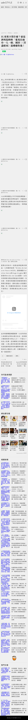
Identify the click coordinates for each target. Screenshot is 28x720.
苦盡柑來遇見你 (9, 355)
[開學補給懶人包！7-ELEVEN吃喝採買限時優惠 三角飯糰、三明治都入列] (6, 602)
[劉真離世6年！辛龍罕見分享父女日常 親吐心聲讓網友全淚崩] (6, 695)
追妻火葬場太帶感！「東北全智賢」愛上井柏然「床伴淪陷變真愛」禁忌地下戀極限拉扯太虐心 (14, 436)
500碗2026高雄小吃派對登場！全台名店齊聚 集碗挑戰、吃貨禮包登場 (19, 650)
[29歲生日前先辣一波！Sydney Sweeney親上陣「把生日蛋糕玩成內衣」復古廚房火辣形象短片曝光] (6, 404)
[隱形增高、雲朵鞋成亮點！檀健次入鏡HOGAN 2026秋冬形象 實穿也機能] (6, 626)
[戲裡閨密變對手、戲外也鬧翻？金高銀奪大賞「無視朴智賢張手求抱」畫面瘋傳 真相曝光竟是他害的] (6, 711)
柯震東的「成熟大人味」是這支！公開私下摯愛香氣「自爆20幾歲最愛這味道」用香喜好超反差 (19, 610)
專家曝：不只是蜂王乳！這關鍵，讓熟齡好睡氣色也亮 (4, 424)
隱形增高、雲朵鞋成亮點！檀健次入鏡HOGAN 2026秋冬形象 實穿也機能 (18, 627)
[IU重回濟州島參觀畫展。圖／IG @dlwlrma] (14, 113)
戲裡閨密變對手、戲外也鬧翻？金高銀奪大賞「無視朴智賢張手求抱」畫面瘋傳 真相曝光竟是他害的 (19, 711)
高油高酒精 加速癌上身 (4, 435)
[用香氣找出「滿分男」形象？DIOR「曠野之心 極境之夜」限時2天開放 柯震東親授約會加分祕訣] (6, 586)
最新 (2, 7)
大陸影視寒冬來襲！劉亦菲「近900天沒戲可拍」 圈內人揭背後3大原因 (18, 686)
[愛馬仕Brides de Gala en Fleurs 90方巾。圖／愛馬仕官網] (14, 245)
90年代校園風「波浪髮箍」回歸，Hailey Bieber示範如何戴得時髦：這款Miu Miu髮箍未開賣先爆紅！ (18, 579)
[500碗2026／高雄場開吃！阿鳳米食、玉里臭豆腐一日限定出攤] (6, 505)
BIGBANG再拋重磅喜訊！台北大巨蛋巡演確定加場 (18, 618)
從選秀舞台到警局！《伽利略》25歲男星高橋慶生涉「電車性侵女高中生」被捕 (19, 570)
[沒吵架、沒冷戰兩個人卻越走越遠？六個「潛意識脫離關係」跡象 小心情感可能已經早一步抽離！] (6, 642)
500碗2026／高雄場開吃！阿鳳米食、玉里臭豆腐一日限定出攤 (18, 505)
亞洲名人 (16, 32)
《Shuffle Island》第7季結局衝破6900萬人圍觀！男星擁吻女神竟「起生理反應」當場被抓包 (19, 703)
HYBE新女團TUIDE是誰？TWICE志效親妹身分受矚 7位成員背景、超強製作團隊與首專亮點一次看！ (14, 448)
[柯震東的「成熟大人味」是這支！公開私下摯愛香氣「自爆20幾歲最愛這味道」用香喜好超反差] (6, 610)
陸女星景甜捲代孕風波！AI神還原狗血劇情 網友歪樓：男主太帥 (19, 545)
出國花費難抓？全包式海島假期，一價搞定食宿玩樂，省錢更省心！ (22, 436)
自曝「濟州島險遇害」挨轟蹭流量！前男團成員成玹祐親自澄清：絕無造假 (18, 396)
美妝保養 (21, 7)
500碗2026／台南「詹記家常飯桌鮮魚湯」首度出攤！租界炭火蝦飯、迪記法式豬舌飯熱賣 (19, 498)
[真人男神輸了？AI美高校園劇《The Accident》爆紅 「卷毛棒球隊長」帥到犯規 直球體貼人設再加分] (6, 537)
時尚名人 (7, 7)
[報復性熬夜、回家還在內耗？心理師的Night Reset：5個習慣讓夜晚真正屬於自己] (6, 529)
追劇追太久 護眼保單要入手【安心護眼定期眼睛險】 (4, 448)
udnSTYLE (4, 32)
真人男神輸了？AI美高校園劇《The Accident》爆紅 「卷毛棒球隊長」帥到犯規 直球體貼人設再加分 (19, 539)
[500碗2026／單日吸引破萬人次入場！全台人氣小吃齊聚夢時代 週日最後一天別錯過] (6, 465)
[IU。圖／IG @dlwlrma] (14, 63)
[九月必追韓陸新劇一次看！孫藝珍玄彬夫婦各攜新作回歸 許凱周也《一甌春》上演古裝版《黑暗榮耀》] (6, 562)
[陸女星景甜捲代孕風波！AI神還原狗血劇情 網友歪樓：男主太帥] (6, 545)
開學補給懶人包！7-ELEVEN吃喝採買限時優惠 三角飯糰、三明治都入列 (19, 602)
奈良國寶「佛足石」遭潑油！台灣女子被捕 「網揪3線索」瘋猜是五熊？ (18, 670)
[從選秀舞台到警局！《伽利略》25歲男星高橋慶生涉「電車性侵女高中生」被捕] (6, 570)
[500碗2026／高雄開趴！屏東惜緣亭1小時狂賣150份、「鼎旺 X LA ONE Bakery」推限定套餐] (6, 473)
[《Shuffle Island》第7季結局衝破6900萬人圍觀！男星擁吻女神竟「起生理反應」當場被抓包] (6, 703)
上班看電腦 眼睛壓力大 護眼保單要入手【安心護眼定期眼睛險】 (22, 424)
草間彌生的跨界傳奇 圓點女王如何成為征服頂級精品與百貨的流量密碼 (13, 424)
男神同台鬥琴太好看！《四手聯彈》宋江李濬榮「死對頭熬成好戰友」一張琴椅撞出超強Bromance (22, 448)
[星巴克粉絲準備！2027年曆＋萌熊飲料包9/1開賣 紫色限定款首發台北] (6, 634)
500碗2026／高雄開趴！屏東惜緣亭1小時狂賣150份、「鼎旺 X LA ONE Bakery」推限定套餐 (19, 474)
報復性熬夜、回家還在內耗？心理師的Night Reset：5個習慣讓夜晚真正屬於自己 (18, 530)
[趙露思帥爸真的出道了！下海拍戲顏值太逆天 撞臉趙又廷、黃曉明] (6, 678)
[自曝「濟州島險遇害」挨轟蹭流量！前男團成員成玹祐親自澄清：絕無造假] (6, 396)
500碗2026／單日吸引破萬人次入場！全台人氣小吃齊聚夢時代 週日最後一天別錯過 (19, 466)
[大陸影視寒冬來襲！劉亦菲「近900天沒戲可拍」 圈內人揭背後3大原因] (6, 687)
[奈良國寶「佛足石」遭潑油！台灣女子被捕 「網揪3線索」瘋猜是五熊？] (6, 670)
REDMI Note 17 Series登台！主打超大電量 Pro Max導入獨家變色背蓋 (18, 593)
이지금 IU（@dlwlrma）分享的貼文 (14, 328)
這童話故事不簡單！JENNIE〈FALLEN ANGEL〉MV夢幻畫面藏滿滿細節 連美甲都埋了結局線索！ (19, 390)
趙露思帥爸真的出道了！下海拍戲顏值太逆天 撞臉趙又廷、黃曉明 (19, 678)
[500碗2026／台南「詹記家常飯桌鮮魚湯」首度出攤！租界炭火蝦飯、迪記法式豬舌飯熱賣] (6, 497)
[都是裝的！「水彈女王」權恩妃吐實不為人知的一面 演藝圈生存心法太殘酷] (6, 380)
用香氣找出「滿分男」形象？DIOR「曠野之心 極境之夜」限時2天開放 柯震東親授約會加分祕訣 (18, 586)
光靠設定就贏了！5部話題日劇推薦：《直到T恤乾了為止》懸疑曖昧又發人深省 (19, 554)
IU (2, 355)
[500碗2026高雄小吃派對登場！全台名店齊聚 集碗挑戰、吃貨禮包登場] (6, 650)
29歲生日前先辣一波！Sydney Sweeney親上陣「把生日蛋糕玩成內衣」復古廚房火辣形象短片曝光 (18, 406)
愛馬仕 (17, 355)
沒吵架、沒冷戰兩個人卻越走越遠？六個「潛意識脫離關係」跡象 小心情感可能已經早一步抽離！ (19, 643)
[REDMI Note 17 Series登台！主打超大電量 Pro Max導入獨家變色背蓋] (6, 594)
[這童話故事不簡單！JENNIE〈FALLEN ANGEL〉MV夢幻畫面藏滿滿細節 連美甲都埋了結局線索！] (6, 388)
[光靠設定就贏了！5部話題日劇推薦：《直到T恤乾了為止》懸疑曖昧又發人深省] (6, 553)
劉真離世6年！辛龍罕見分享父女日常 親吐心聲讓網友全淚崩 (18, 694)
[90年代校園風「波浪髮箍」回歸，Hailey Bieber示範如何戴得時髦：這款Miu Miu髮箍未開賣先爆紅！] (6, 578)
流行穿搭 (14, 7)
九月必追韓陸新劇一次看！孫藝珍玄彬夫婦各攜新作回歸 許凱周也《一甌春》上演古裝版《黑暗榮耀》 (19, 563)
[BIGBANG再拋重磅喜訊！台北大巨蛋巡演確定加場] (6, 618)
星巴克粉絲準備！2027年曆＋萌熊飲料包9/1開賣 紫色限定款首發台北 (18, 634)
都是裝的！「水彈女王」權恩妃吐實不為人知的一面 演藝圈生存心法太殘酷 (18, 381)
